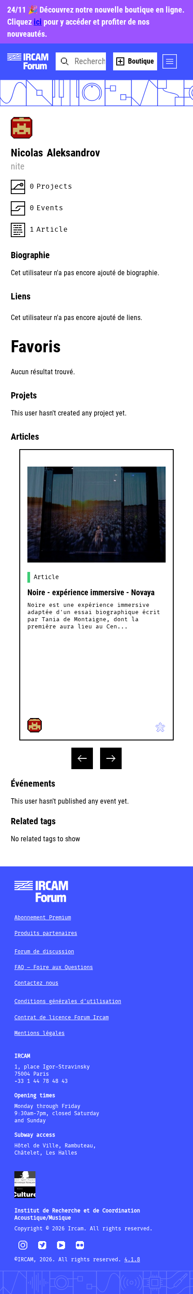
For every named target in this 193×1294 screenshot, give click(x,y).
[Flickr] (80, 1249)
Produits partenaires (45, 933)
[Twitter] (42, 1249)
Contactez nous (36, 983)
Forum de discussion (44, 952)
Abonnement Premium (42, 917)
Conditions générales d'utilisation (67, 1001)
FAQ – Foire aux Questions (53, 967)
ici (38, 21)
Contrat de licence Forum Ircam (61, 1017)
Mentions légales (39, 1033)
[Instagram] (23, 1248)
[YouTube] (61, 1249)
